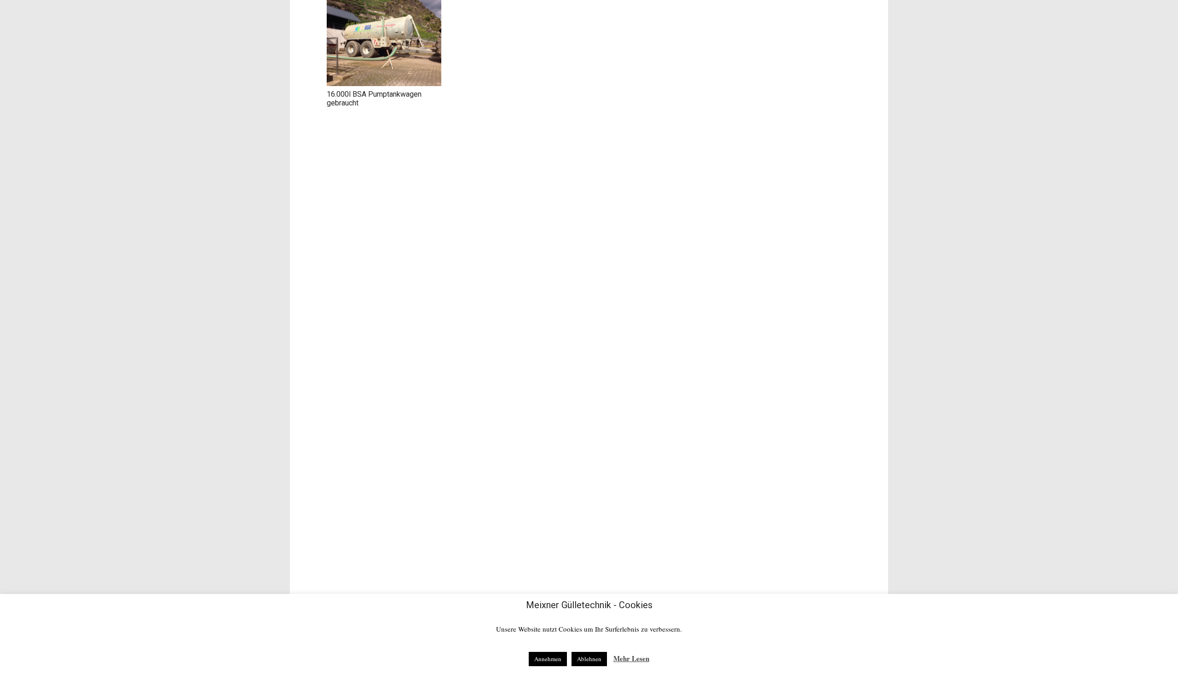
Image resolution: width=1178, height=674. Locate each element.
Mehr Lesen (631, 658)
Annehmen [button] (547, 659)
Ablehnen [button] (589, 659)
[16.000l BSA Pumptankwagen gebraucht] (384, 43)
